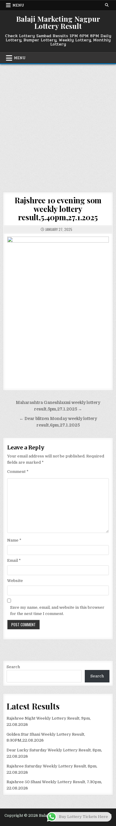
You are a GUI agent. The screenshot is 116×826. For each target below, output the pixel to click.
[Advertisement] (58, 125)
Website (15, 580)
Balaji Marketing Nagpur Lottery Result (58, 22)
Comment (18, 471)
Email (14, 560)
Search (13, 667)
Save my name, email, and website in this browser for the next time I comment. (57, 610)
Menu (18, 5)
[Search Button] (107, 5)
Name (14, 540)
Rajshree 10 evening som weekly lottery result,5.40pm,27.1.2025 (58, 208)
